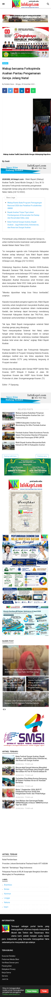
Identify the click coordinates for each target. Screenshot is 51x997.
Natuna (7, 902)
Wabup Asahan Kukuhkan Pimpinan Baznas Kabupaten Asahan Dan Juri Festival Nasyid (30, 415)
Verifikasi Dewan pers (10, 963)
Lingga (7, 898)
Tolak (44, 991)
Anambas (8, 885)
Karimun (7, 893)
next (5, 709)
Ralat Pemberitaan (9, 860)
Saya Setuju (32, 991)
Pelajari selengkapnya (11, 994)
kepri (6, 907)
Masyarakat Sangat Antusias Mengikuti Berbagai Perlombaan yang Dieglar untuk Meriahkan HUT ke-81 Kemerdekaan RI (32, 770)
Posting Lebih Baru (10, 456)
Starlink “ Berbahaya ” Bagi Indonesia (17, 868)
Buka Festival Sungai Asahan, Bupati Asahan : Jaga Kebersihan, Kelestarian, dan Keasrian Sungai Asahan (23, 224)
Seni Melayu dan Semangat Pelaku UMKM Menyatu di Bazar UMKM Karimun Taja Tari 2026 (32, 803)
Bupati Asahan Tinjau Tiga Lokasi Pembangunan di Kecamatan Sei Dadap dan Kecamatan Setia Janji (23, 215)
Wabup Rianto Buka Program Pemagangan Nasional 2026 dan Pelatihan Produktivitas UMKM (24, 205)
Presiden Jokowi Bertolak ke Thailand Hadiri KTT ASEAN (25, 864)
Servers (5, 976)
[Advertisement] (25, 830)
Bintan (6, 889)
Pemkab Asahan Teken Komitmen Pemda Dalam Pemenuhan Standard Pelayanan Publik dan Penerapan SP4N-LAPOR (32, 435)
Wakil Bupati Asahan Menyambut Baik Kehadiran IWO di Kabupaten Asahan (30, 444)
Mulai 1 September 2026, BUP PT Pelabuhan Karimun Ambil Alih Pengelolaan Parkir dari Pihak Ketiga (30, 792)
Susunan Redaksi (8, 956)
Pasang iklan (7, 966)
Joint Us (5, 979)
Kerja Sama (6, 973)
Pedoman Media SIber (10, 959)
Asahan (5, 63)
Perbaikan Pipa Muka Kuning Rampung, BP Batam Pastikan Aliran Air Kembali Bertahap (31, 780)
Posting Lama (42, 456)
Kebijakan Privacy (8, 969)
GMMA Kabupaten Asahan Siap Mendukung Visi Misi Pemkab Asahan (31, 424)
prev (3, 709)
